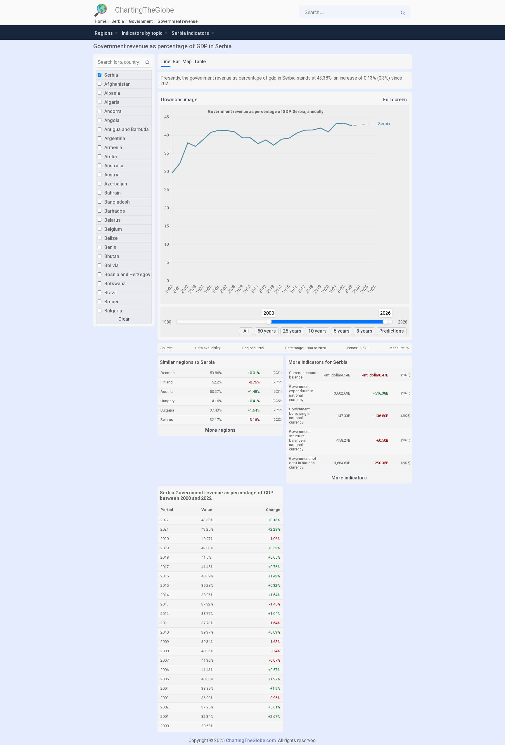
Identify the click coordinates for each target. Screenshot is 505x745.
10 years (317, 331)
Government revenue (178, 21)
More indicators (349, 478)
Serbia (117, 21)
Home (100, 21)
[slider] (269, 321)
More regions (220, 430)
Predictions (391, 331)
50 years (266, 331)
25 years (292, 331)
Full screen (395, 99)
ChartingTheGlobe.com (251, 740)
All (246, 331)
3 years (364, 331)
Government (141, 21)
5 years (342, 331)
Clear (124, 319)
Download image (179, 99)
